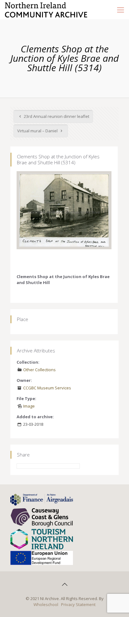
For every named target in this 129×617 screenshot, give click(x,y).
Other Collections (39, 369)
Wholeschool (46, 604)
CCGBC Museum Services (47, 388)
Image (29, 406)
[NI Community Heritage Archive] (46, 9)
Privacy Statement (78, 604)
